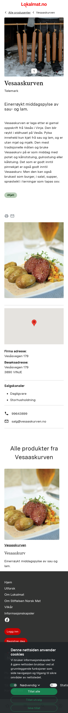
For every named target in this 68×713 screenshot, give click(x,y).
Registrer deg (16, 641)
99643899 (19, 413)
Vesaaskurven (45, 12)
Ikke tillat (34, 708)
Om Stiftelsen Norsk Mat (22, 601)
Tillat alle (34, 691)
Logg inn (12, 631)
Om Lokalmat (14, 594)
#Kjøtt (10, 195)
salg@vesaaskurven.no (29, 421)
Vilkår (8, 607)
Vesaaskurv (14, 553)
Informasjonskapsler (19, 613)
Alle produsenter (19, 12)
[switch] (53, 685)
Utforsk (9, 588)
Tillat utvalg (34, 699)
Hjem (8, 582)
